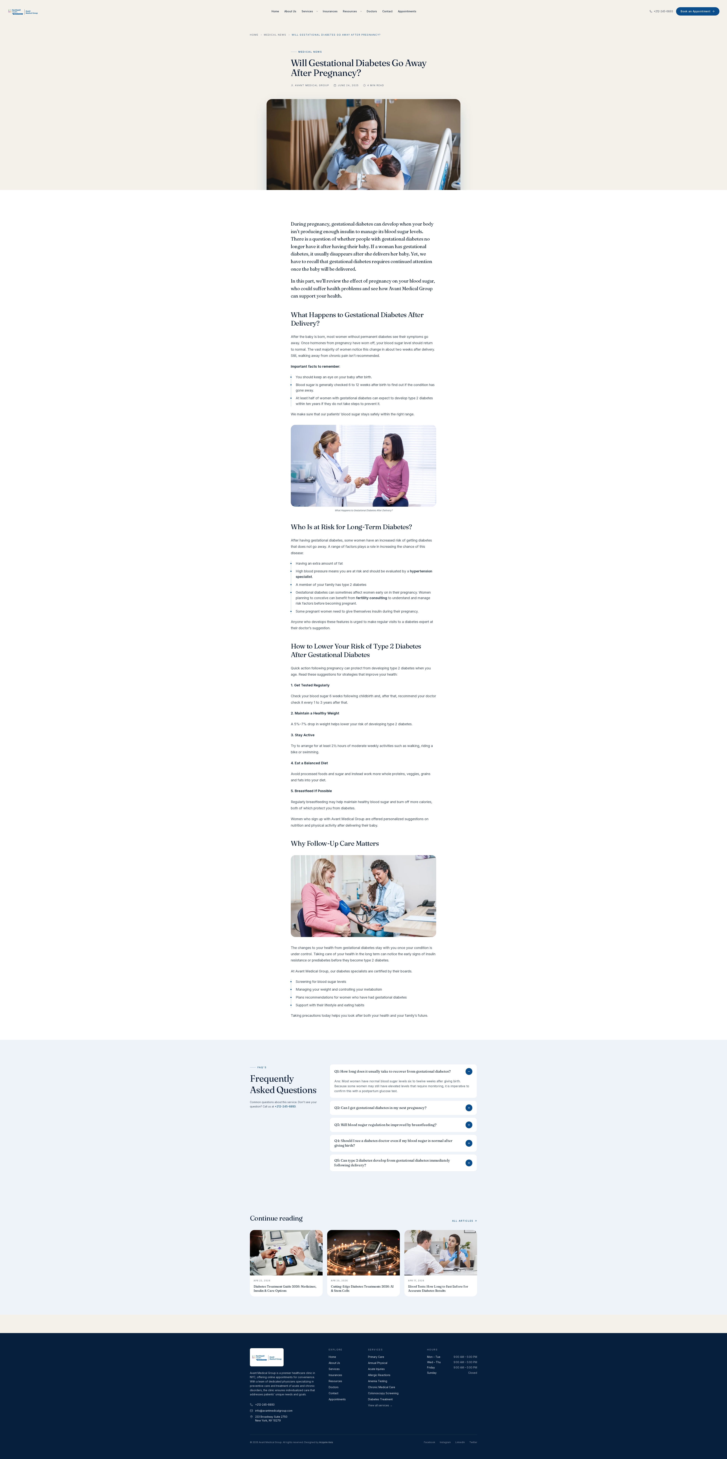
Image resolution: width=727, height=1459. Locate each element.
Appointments (407, 11)
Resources (350, 11)
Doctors (372, 11)
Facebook (429, 1442)
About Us (290, 11)
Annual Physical (377, 1362)
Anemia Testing (377, 1381)
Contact (387, 11)
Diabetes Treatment (380, 1399)
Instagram (445, 1442)
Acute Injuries (376, 1369)
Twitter (473, 1442)
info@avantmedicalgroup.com (274, 1410)
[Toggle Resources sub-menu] (361, 11)
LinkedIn (460, 1442)
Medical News (275, 34)
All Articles (462, 1220)
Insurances (330, 11)
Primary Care (376, 1356)
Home (275, 11)
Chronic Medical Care (381, 1387)
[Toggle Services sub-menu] (317, 11)
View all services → (380, 1405)
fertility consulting (371, 598)
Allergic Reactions (379, 1375)
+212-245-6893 (663, 11)
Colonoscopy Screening (383, 1393)
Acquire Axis (326, 1442)
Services (307, 11)
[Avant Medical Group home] (23, 11)
